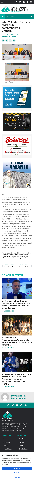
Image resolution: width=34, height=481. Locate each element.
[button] (2, 2)
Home (5, 439)
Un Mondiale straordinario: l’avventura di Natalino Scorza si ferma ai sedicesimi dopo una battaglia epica (17, 304)
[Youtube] (23, 2)
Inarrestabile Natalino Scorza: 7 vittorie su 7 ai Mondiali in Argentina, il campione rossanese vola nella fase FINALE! (16, 379)
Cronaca (21, 442)
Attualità (21, 439)
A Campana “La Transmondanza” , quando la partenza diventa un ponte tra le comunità (17, 341)
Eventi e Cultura (9, 37)
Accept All (17, 468)
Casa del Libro (7, 449)
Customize (17, 473)
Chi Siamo (6, 442)
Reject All (17, 477)
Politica (21, 445)
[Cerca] (31, 16)
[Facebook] (16, 2)
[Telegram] (27, 2)
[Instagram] (31, 2)
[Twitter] (20, 2)
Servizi (5, 445)
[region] (17, 466)
